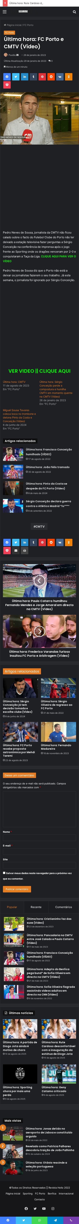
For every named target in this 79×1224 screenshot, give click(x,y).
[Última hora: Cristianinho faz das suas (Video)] (14, 924)
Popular (12, 907)
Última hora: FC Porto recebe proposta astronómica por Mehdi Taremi (19, 750)
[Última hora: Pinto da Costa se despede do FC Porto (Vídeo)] (13, 488)
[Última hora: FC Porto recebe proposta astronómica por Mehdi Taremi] (20, 732)
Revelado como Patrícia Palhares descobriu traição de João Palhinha (50, 1148)
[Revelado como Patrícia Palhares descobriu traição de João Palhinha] (13, 1151)
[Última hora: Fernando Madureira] (58, 732)
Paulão (12, 55)
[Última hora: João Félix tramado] (13, 472)
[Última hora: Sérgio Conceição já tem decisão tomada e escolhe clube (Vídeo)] (20, 688)
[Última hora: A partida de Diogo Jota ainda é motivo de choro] (20, 1029)
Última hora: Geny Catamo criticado (54, 1089)
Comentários (63, 907)
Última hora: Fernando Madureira (56, 747)
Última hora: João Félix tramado (48, 467)
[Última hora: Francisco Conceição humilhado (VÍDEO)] (13, 454)
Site (5, 859)
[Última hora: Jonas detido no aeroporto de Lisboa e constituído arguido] (13, 1134)
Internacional (66, 1193)
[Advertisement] (39, 189)
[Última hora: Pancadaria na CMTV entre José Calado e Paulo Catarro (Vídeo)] (14, 940)
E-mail (7, 845)
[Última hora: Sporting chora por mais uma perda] (20, 1074)
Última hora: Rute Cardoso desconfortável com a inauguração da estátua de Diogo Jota (58, 1048)
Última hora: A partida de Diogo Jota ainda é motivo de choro (20, 1046)
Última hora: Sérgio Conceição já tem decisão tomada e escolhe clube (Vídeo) (18, 707)
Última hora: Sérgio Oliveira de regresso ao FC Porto (56, 705)
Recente (36, 907)
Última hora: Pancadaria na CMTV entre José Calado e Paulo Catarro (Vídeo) (50, 939)
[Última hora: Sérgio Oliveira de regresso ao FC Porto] (58, 688)
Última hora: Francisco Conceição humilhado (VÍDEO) (50, 955)
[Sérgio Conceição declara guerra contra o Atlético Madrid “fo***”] (13, 506)
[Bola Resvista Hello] (24, 11)
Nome (7, 831)
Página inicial (13, 25)
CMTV (40, 526)
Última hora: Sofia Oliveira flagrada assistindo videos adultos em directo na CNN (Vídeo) (51, 990)
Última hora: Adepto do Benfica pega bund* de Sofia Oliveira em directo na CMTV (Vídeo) (48, 973)
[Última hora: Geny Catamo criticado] (59, 1074)
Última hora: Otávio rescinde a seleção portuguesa (46, 1164)
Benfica (52, 1193)
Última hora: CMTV (14, 381)
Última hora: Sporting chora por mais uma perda (17, 1091)
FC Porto (28, 25)
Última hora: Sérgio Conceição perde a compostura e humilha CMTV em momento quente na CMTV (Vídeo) (56, 389)
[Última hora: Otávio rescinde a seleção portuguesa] (13, 1168)
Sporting (28, 1193)
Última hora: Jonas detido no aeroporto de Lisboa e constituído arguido (49, 1132)
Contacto (39, 1199)
